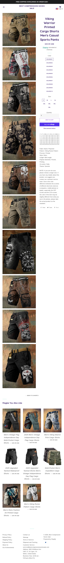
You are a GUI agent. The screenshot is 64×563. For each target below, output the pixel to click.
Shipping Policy (7, 540)
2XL (44, 103)
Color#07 (49, 80)
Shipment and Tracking (30, 542)
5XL (49, 107)
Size (49, 96)
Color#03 (49, 66)
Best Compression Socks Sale (32, 7)
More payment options (49, 128)
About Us (5, 545)
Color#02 (49, 62)
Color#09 (49, 87)
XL (55, 100)
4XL (55, 103)
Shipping (45, 47)
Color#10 (49, 91)
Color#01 (49, 59)
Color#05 (49, 73)
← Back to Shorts (32, 395)
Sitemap (25, 537)
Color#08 (49, 84)
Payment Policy (7, 542)
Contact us (26, 535)
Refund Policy (6, 537)
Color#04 (49, 70)
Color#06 (49, 77)
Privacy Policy (7, 535)
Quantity (49, 112)
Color (49, 56)
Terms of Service (28, 540)
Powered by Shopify (50, 539)
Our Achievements (8, 547)
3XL (49, 103)
